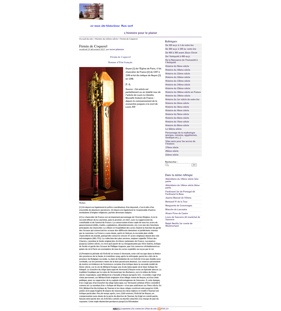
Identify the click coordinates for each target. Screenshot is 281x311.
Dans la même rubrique (179, 175)
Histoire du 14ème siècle (106, 39)
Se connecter (138, 309)
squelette (126, 309)
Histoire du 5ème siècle (177, 114)
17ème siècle (171, 147)
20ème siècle (171, 151)
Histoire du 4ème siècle (177, 110)
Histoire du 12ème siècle (177, 77)
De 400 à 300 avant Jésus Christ (181, 52)
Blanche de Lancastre (176, 209)
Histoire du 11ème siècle (177, 73)
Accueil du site (86, 39)
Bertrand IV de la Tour (176, 201)
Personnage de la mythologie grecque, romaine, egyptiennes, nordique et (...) (181, 135)
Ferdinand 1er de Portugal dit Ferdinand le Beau (180, 192)
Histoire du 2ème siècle (177, 103)
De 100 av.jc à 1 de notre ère (179, 45)
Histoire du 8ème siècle (177, 125)
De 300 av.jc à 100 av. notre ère (180, 49)
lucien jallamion (117, 49)
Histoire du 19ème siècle (177, 95)
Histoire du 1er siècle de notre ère (182, 99)
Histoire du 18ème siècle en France (183, 92)
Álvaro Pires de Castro (176, 213)
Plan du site (151, 309)
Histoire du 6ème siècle (177, 118)
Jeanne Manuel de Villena (178, 198)
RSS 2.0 (164, 309)
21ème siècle (171, 155)
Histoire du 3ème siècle (177, 107)
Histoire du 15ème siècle (177, 88)
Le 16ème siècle (173, 129)
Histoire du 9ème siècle (177, 66)
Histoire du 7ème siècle (177, 121)
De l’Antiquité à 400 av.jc (177, 56)
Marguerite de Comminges (178, 205)
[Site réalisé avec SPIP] (116, 309)
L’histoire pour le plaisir (140, 33)
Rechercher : (171, 162)
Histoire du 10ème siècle (177, 70)
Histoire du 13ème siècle (177, 81)
